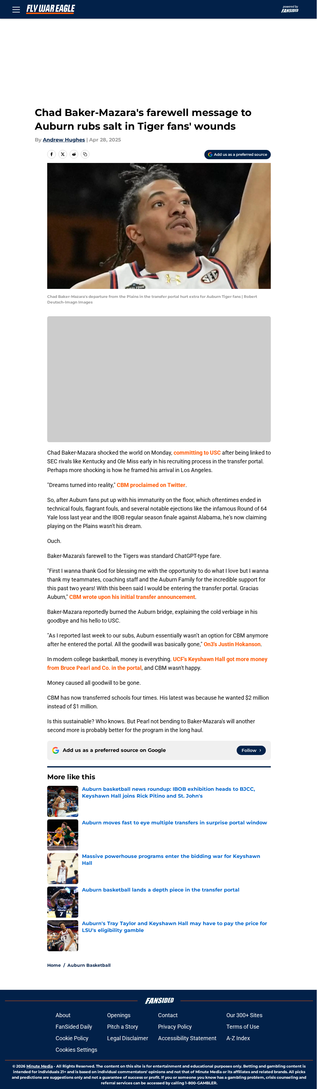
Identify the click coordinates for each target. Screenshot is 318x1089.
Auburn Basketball (89, 965)
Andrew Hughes (64, 140)
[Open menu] (16, 9)
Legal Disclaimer (127, 1038)
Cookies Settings (76, 1049)
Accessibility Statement (187, 1038)
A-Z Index (238, 1038)
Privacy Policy (175, 1026)
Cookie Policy (72, 1038)
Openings (118, 1015)
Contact (168, 1015)
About (63, 1015)
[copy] (85, 154)
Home (54, 965)
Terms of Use (242, 1026)
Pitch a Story (122, 1026)
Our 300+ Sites (244, 1015)
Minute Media (39, 1066)
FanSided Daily (74, 1026)
